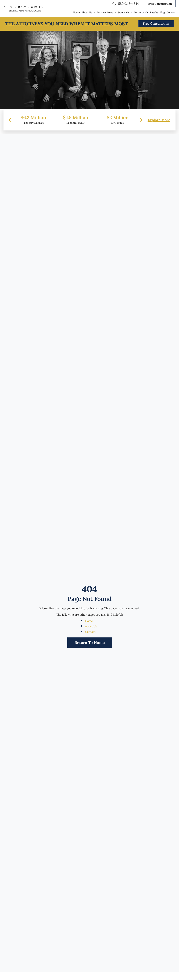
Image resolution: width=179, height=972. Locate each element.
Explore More (159, 120)
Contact (90, 631)
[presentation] (10, 120)
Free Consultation (160, 3)
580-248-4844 (128, 3)
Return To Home (89, 642)
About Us (91, 626)
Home (89, 621)
